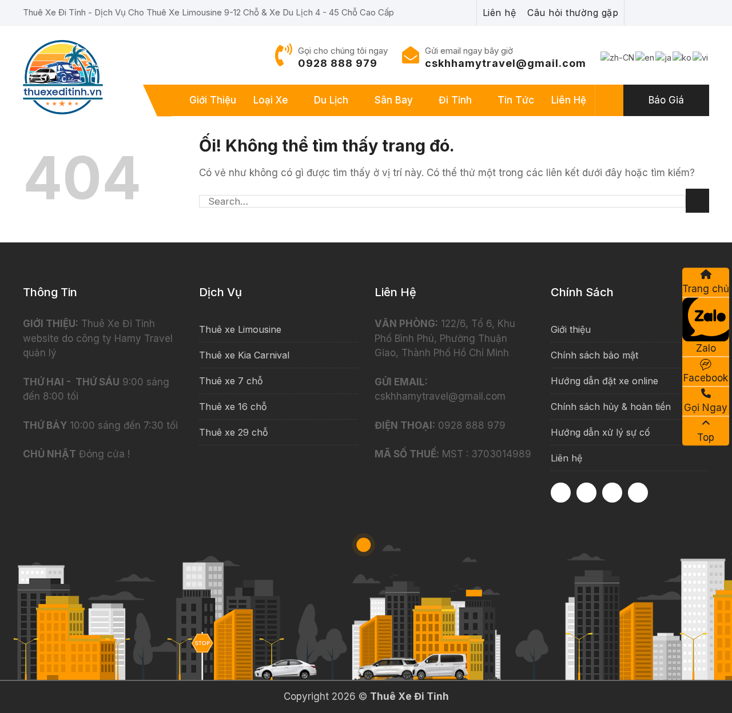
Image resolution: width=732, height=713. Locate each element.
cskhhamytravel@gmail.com (505, 63)
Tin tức (516, 100)
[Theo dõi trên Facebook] (561, 493)
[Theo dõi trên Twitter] (638, 493)
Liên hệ (568, 100)
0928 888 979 (337, 63)
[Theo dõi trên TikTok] (612, 493)
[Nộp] (697, 201)
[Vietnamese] (701, 57)
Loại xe (270, 100)
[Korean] (683, 57)
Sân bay (394, 100)
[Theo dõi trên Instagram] (586, 493)
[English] (645, 57)
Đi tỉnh (455, 100)
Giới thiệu (212, 100)
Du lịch (331, 100)
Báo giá (666, 100)
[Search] (609, 100)
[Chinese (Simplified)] (617, 57)
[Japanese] (664, 57)
